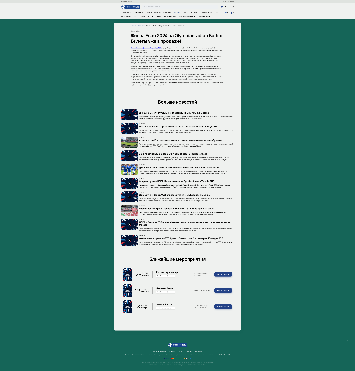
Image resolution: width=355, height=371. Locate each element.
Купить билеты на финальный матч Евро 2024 (146, 48)
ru (223, 13)
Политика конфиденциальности (176, 355)
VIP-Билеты (194, 13)
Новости (177, 13)
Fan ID (136, 16)
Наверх (349, 341)
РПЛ (217, 13)
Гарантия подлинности (197, 355)
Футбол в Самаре (204, 16)
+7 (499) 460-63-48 (228, 1)
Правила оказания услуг (155, 355)
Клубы (185, 13)
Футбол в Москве (147, 16)
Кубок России (126, 16)
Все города (126, 12)
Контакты (211, 355)
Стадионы (167, 13)
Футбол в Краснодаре (187, 16)
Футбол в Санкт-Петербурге (166, 16)
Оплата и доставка (138, 355)
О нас (127, 355)
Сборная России (207, 13)
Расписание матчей (153, 13)
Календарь (138, 12)
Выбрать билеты (223, 274)
